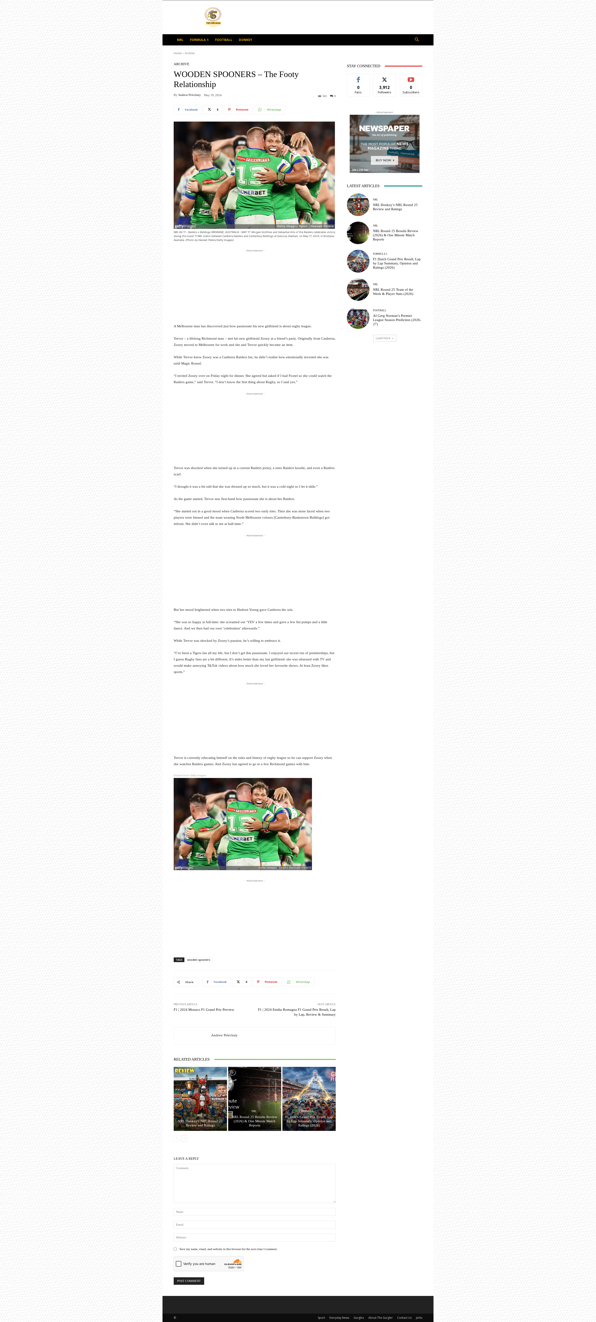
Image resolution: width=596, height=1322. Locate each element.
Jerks (419, 1318)
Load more (383, 338)
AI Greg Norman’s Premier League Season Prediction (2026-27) (397, 320)
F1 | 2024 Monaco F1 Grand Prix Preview (204, 1009)
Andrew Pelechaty (189, 94)
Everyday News (339, 1318)
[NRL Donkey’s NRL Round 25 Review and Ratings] (200, 1099)
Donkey (245, 39)
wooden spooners (198, 959)
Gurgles (359, 1318)
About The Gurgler (380, 1318)
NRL (180, 39)
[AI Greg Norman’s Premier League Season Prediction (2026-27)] (358, 317)
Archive (190, 53)
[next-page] (184, 1139)
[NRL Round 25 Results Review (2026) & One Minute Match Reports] (254, 1099)
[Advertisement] (337, 17)
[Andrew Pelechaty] (193, 1036)
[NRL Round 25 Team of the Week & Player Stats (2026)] (358, 289)
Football (223, 39)
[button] (416, 40)
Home (178, 53)
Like (358, 77)
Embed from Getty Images (190, 775)
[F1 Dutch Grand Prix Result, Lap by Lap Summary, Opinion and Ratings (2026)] (309, 1099)
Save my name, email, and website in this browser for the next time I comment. (228, 1249)
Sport (321, 1318)
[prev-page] (176, 1139)
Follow (384, 77)
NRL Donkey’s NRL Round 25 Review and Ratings (200, 1123)
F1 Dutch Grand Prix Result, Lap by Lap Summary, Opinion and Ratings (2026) (309, 1121)
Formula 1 (199, 39)
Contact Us (404, 1318)
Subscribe (411, 77)
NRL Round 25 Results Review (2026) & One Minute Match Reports (254, 1121)
